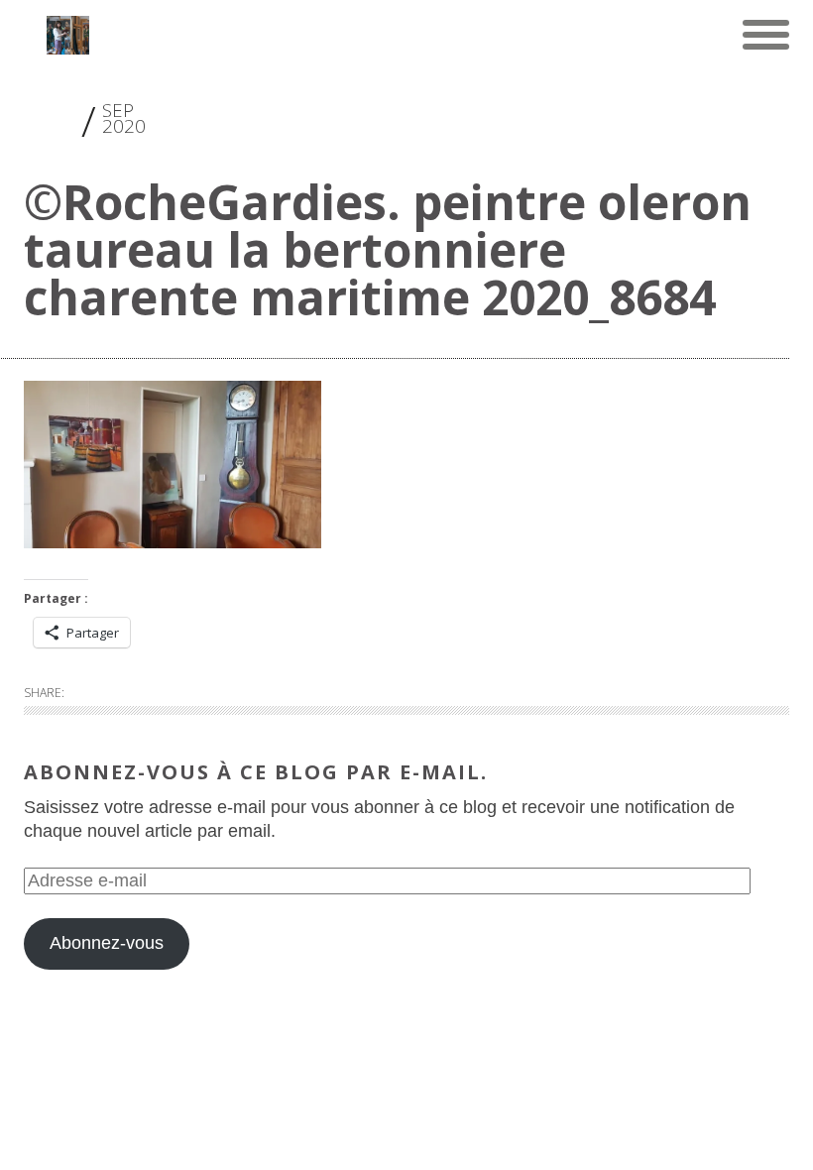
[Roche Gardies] (68, 35)
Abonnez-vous (107, 943)
